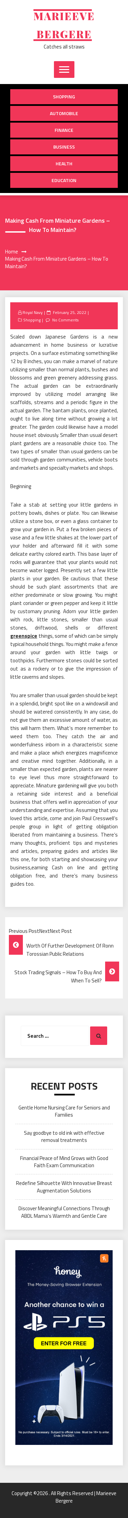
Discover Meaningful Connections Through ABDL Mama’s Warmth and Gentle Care (64, 1211)
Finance (64, 130)
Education (64, 180)
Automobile (64, 113)
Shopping (64, 96)
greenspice (23, 636)
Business (64, 146)
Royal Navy (33, 312)
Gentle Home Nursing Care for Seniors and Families (64, 1111)
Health (64, 163)
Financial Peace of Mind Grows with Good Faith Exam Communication (64, 1161)
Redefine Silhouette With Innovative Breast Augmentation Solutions (64, 1186)
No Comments (65, 320)
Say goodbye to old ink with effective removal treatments (64, 1136)
